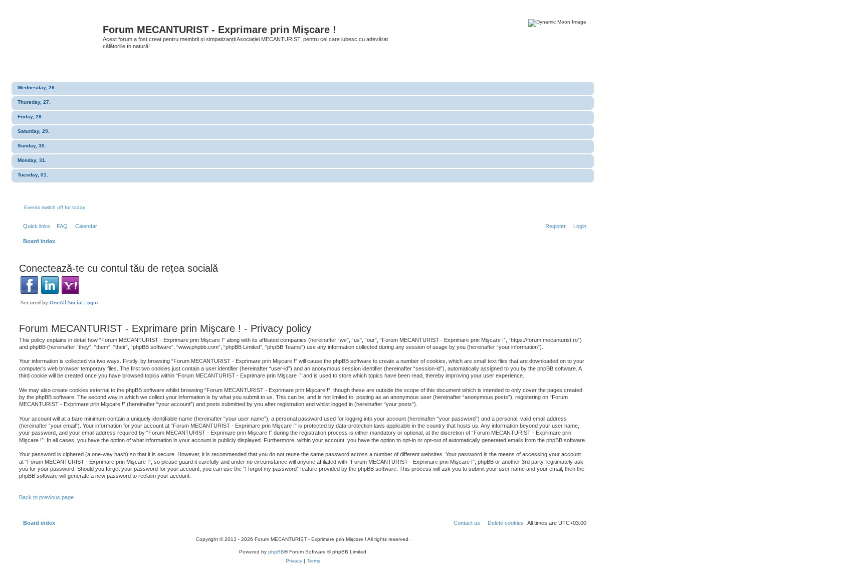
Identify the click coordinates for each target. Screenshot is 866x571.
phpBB (276, 551)
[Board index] (60, 33)
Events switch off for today (54, 207)
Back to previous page (46, 497)
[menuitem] (60, 226)
